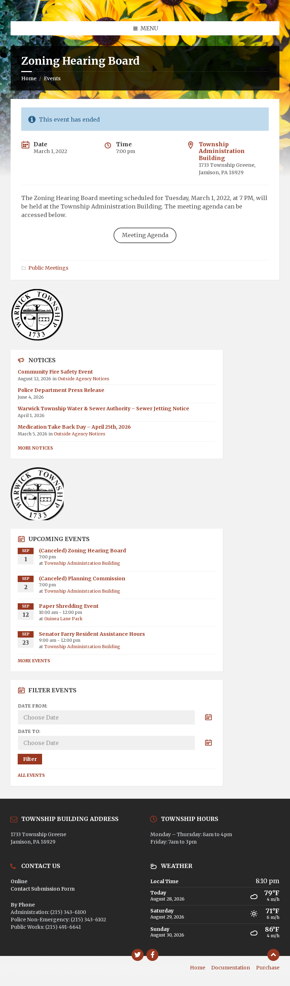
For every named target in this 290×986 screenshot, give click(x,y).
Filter (30, 759)
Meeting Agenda (145, 235)
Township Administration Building (222, 151)
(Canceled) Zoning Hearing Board (82, 550)
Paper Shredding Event (69, 606)
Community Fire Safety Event (55, 372)
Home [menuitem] (197, 967)
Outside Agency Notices (83, 378)
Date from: (33, 706)
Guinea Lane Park (63, 618)
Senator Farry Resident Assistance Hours (92, 634)
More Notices (35, 448)
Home (28, 78)
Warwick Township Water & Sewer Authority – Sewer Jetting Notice (103, 408)
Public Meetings (48, 268)
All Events (31, 775)
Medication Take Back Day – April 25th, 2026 (74, 427)
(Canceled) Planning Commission (82, 578)
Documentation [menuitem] (230, 967)
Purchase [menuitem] (267, 967)
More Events (34, 660)
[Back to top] (273, 955)
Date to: (29, 731)
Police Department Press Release (61, 390)
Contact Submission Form (43, 889)
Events (52, 78)
